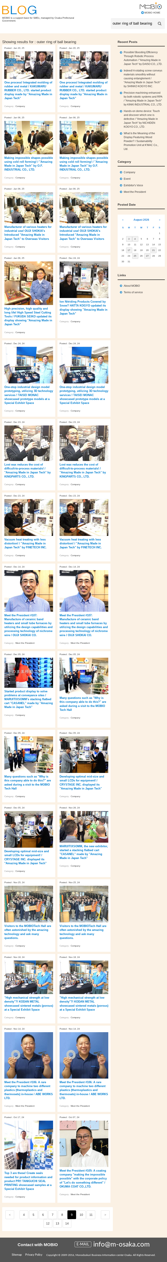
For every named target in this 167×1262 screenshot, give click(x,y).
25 (135, 256)
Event (127, 178)
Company (20, 106)
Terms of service (133, 292)
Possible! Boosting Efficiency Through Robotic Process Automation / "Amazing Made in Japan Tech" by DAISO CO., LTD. (143, 58)
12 (48, 1223)
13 (57, 1223)
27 (147, 256)
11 (91, 1214)
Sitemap (17, 1255)
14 (67, 1223)
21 (153, 250)
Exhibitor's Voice (133, 185)
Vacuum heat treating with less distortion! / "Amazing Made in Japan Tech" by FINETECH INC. (25, 543)
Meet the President (25, 643)
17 (129, 250)
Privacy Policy (33, 1255)
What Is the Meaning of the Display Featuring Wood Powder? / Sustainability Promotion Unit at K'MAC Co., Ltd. (141, 141)
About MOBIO (132, 285)
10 (81, 1214)
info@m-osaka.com (121, 1244)
